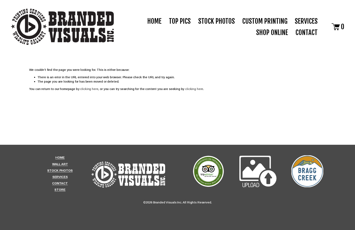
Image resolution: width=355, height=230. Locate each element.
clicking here (89, 89)
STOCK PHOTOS (216, 21)
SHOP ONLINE (272, 32)
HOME (154, 21)
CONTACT (306, 32)
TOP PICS (180, 21)
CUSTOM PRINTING (264, 21)
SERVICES (306, 21)
